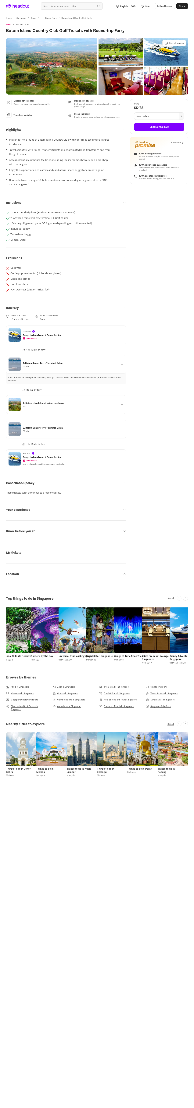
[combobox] (71, 6)
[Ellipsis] (40, 19)
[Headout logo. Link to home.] (17, 6)
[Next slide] (185, 598)
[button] (51, 66)
